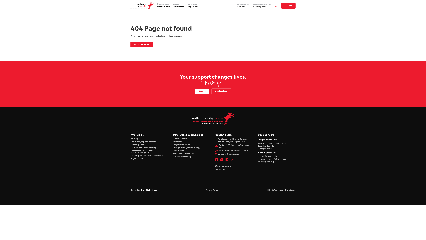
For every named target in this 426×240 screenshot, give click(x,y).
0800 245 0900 (241, 151)
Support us (192, 6)
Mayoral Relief (136, 159)
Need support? (262, 6)
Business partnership (182, 157)
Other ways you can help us (188, 135)
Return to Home (141, 45)
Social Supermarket (138, 145)
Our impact (178, 6)
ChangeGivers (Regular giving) (186, 148)
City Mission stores (181, 145)
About (243, 6)
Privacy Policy (212, 190)
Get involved (221, 91)
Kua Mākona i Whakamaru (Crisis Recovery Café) (141, 151)
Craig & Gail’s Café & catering (143, 148)
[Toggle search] (275, 5)
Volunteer (177, 142)
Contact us (220, 169)
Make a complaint (223, 166)
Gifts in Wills (178, 151)
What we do (163, 6)
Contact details (224, 135)
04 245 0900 (224, 151)
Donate (288, 6)
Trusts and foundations (183, 154)
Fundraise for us (180, 139)
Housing (134, 139)
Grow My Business (149, 190)
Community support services (143, 142)
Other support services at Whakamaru (147, 156)
